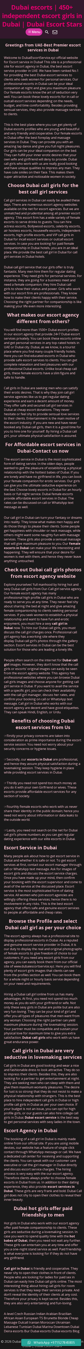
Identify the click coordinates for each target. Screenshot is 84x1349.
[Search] (46, 32)
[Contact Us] (54, 32)
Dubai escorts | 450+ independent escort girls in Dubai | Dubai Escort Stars (42, 15)
